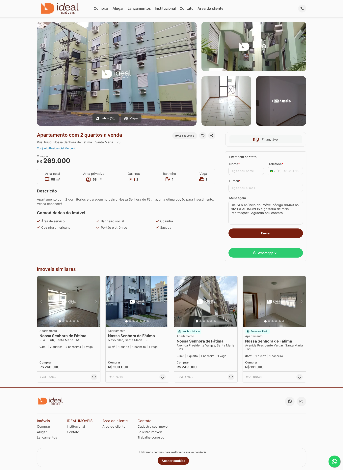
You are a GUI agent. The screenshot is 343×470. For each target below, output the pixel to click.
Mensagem (237, 198)
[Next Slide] (96, 301)
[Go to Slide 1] (60, 321)
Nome (234, 164)
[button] (68, 301)
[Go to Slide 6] (78, 321)
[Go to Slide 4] (70, 321)
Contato (187, 8)
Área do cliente (211, 8)
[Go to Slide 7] (148, 321)
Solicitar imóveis (150, 432)
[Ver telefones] (302, 8)
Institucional (165, 8)
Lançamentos (139, 8)
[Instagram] (301, 401)
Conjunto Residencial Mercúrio (56, 148)
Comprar (101, 8)
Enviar (266, 233)
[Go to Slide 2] (63, 321)
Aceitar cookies (173, 461)
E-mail (234, 181)
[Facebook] (290, 401)
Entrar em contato (243, 157)
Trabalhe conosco (151, 437)
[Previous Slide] (41, 301)
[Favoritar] (202, 135)
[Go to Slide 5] (74, 321)
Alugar (118, 8)
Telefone (276, 164)
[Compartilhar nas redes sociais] (211, 135)
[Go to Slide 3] (67, 321)
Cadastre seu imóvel (153, 426)
